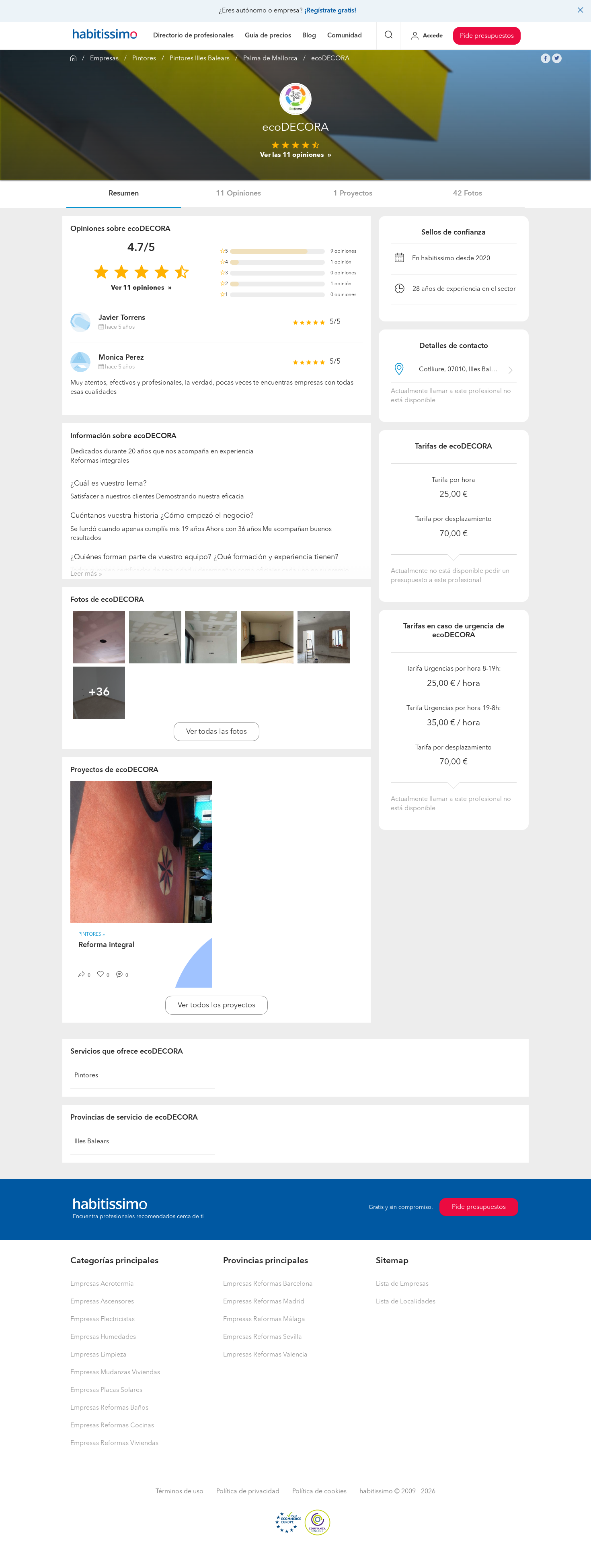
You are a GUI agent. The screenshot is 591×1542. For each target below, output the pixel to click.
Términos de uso (179, 1491)
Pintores (144, 59)
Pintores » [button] (91, 934)
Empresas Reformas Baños (109, 1408)
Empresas (104, 59)
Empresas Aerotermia (102, 1284)
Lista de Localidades (405, 1302)
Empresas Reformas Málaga (264, 1319)
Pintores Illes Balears (200, 59)
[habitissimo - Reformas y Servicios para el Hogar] (105, 35)
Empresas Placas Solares (106, 1390)
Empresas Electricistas (102, 1319)
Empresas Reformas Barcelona (268, 1284)
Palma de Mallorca (270, 59)
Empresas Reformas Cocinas (112, 1426)
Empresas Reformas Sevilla (262, 1337)
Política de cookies (319, 1491)
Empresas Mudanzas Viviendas (115, 1372)
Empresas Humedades (103, 1337)
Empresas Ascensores (102, 1302)
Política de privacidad (247, 1491)
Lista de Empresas (402, 1284)
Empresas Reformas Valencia (265, 1355)
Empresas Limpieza (98, 1355)
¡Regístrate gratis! (330, 11)
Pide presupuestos (487, 36)
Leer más (83, 574)
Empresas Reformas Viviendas (114, 1443)
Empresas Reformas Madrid (263, 1302)
